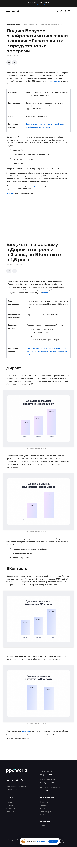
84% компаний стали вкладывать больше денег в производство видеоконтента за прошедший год (47, 351)
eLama (45, 292)
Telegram (14, 62)
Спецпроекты (11, 808)
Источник (10, 193)
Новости (9, 805)
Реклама (43, 805)
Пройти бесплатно (38, 5)
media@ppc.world (47, 782)
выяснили (26, 731)
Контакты (43, 808)
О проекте (44, 802)
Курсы (42, 825)
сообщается (54, 81)
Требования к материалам (50, 815)
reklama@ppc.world (47, 790)
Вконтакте (8, 62)
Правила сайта (11, 789)
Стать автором (45, 812)
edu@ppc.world (46, 774)
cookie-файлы (42, 841)
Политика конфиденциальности (16, 786)
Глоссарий (10, 812)
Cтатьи (9, 802)
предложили (35, 185)
